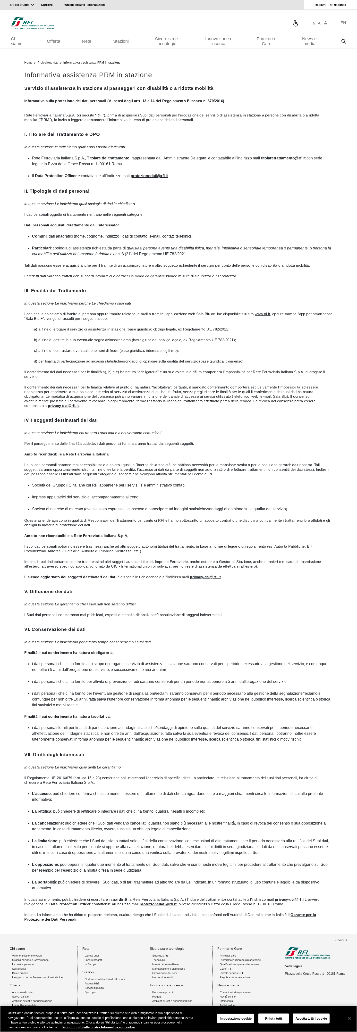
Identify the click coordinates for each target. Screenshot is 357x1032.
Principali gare (228, 955)
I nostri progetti (93, 959)
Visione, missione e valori (27, 955)
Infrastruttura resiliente (165, 964)
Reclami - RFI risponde (330, 5)
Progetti (156, 996)
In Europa (90, 964)
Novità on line (228, 996)
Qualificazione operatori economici (240, 964)
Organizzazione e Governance (30, 959)
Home (28, 62)
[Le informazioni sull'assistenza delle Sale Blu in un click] (295, 23)
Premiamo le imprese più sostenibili (240, 959)
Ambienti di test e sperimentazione (32, 1000)
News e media (309, 41)
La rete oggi (92, 955)
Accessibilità (92, 983)
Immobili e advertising (24, 1005)
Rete (86, 41)
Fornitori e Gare (266, 41)
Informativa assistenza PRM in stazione (91, 62)
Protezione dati (48, 62)
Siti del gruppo (19, 5)
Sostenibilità (19, 968)
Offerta (53, 41)
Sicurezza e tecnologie (166, 41)
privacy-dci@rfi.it (63, 406)
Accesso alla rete (22, 992)
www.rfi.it (262, 314)
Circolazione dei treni (164, 973)
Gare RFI (225, 968)
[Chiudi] (349, 1018)
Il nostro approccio (163, 992)
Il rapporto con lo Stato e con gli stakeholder (38, 977)
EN (343, 23)
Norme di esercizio (163, 977)
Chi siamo (17, 41)
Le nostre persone (23, 964)
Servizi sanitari (20, 996)
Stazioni (121, 41)
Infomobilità (226, 1000)
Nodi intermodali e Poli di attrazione (105, 979)
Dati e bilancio (20, 973)
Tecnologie (158, 959)
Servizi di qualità (94, 987)
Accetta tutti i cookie (311, 1018)
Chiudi (339, 940)
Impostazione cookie (236, 1018)
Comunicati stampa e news (236, 992)
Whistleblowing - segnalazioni (84, 5)
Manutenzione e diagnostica (168, 968)
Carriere (47, 5)
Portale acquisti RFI (231, 973)
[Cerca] (343, 41)
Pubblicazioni (227, 1005)
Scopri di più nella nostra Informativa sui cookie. (99, 1027)
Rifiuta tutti (273, 1018)
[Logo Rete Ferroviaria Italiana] (32, 23)
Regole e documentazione (235, 977)
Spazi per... (91, 992)
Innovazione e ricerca (218, 41)
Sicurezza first (160, 955)
